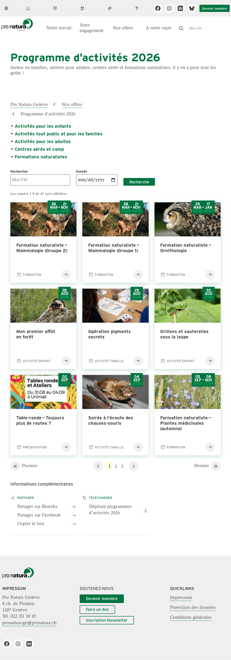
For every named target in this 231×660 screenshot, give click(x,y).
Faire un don (97, 609)
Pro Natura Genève (29, 104)
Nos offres (123, 28)
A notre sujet (158, 28)
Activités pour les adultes (43, 141)
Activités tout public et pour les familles (59, 133)
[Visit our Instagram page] (171, 8)
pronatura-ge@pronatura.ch (29, 623)
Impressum (181, 597)
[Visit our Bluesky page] (193, 8)
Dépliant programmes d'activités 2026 (110, 510)
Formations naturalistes (41, 156)
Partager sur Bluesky (37, 507)
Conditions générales (191, 617)
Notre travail (59, 28)
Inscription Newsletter (107, 620)
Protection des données (193, 607)
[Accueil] (18, 577)
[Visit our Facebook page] (159, 8)
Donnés (81, 171)
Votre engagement (91, 28)
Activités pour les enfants (43, 126)
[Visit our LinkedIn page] (182, 8)
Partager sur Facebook (39, 515)
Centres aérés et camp (39, 149)
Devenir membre (214, 8)
